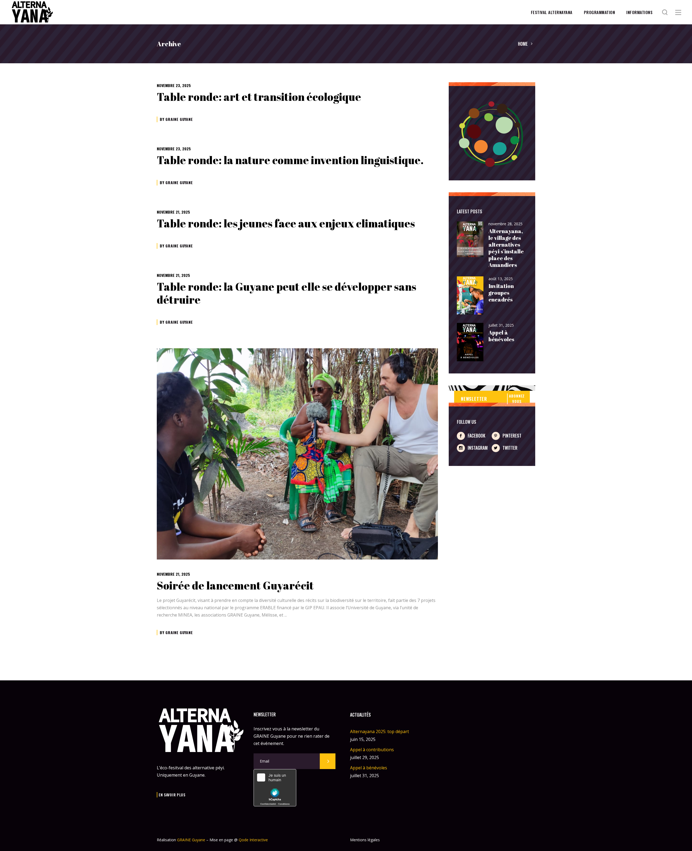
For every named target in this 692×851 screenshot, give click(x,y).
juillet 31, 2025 (501, 325)
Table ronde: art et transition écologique (259, 97)
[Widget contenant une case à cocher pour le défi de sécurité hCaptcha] (275, 787)
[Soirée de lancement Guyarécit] (297, 453)
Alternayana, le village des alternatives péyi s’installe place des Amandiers (506, 248)
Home (523, 44)
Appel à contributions (372, 750)
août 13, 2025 (500, 278)
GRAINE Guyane (179, 119)
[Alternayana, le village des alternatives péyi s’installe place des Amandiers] (470, 239)
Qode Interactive (253, 839)
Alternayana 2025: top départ (379, 731)
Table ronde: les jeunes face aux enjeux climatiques (286, 223)
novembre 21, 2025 (173, 212)
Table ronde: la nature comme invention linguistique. (290, 160)
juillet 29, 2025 (364, 757)
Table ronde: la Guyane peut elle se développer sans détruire (286, 293)
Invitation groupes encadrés (501, 292)
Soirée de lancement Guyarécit (235, 585)
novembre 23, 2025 (174, 85)
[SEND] (327, 761)
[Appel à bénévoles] (470, 342)
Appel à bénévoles (501, 336)
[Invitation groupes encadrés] (470, 295)
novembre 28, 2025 (505, 223)
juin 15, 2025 (362, 739)
